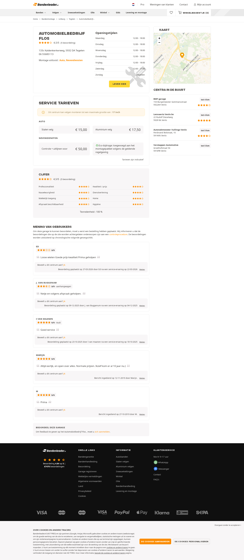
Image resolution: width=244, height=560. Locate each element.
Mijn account (204, 4)
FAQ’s (156, 479)
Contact (183, 4)
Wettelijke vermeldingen (90, 476)
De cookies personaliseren (191, 541)
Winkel (103, 12)
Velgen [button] (55, 12)
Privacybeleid (84, 491)
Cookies (82, 496)
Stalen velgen (122, 461)
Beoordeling (84, 466)
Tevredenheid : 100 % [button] (91, 211)
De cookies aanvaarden (155, 541)
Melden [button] (142, 269)
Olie (92, 12)
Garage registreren (87, 471)
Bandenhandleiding (87, 461)
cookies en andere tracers (117, 547)
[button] (57, 42)
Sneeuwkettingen (76, 12)
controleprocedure (118, 234)
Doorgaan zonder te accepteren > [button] (228, 525)
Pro (142, 4)
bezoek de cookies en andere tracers (110, 553)
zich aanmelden (102, 431)
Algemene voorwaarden (90, 481)
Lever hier (119, 84)
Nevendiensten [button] (74, 60)
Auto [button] (62, 60)
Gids (118, 12)
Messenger (163, 468)
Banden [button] (40, 12)
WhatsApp (163, 462)
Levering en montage (136, 12)
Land (80, 486)
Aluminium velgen (125, 466)
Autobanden (122, 456)
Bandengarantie (86, 456)
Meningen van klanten (162, 4)
